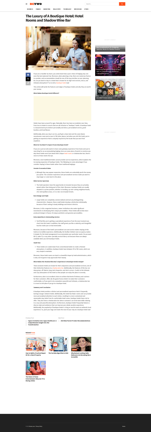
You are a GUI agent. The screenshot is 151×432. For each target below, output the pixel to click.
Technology (67, 9)
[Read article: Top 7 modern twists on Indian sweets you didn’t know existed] (110, 89)
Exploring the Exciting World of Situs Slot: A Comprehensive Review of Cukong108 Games (108, 71)
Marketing (46, 9)
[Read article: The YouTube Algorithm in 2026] (58, 344)
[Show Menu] (26, 4)
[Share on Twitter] (28, 79)
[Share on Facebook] (28, 75)
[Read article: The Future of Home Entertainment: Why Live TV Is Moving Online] (36, 368)
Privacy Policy (39, 426)
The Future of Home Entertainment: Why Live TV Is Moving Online (35, 379)
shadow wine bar (57, 268)
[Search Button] (122, 4)
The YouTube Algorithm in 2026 (58, 353)
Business (30, 9)
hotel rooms (68, 153)
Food (98, 80)
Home (123, 426)
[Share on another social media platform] (28, 83)
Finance (38, 9)
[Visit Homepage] (36, 4)
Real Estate (57, 9)
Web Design (78, 9)
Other (86, 9)
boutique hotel (61, 83)
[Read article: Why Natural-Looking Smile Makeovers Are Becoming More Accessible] (81, 344)
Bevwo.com (32, 426)
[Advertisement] (62, 108)
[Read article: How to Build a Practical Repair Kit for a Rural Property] (36, 344)
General (29, 349)
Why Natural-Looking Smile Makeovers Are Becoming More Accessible (81, 355)
